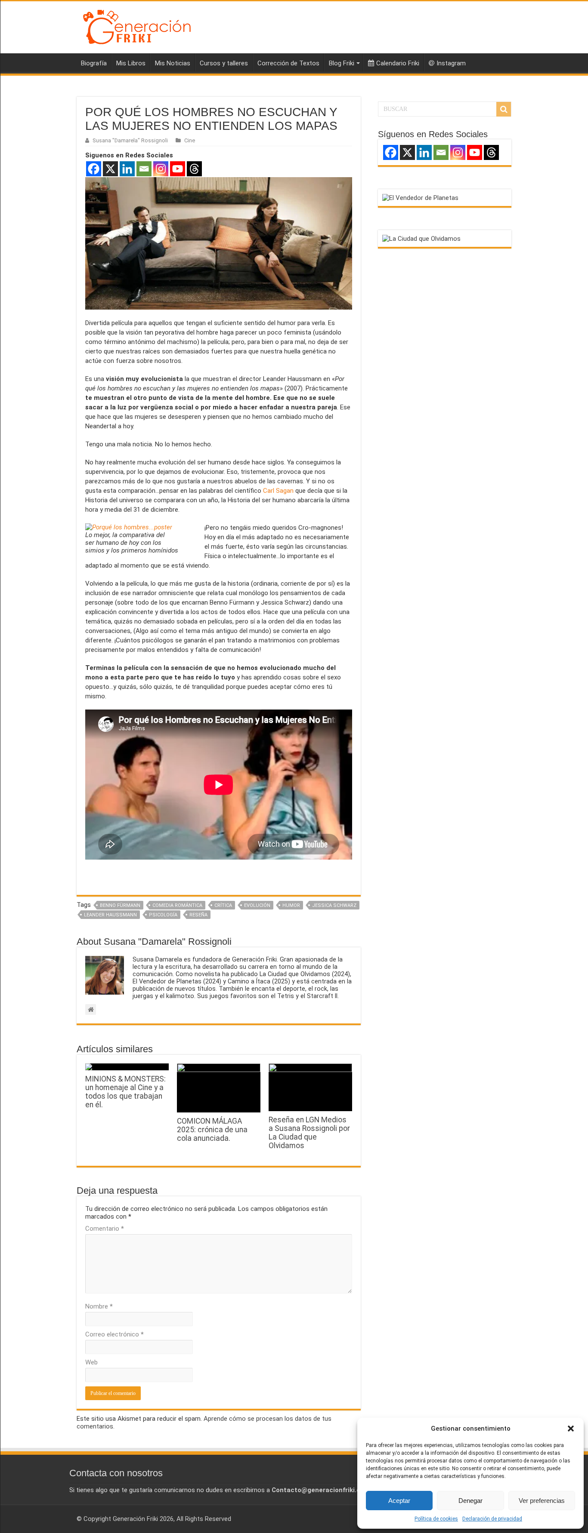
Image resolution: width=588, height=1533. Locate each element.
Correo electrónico (114, 1334)
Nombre (99, 1306)
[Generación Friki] (137, 25)
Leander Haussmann (110, 915)
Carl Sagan (278, 491)
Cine (189, 140)
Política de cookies (436, 1519)
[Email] (144, 168)
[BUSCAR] (503, 109)
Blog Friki (341, 63)
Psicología (163, 915)
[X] (110, 168)
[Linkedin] (127, 168)
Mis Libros (130, 63)
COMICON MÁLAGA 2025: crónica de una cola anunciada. (212, 1130)
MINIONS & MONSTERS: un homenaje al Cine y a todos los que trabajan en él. (125, 1092)
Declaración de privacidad (492, 1519)
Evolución (257, 905)
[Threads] (194, 168)
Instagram (451, 63)
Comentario (104, 1228)
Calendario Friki (397, 63)
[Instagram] (160, 168)
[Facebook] (93, 168)
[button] (570, 1428)
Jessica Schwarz (334, 905)
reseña (198, 915)
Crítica (223, 905)
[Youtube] (177, 168)
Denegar (470, 1500)
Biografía (94, 63)
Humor (291, 905)
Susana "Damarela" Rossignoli (130, 140)
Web (91, 1362)
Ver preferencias (542, 1500)
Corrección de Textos (288, 63)
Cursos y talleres (224, 63)
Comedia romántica (177, 905)
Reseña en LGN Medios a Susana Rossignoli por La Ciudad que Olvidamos (309, 1132)
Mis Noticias (172, 63)
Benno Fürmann (120, 905)
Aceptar (399, 1500)
